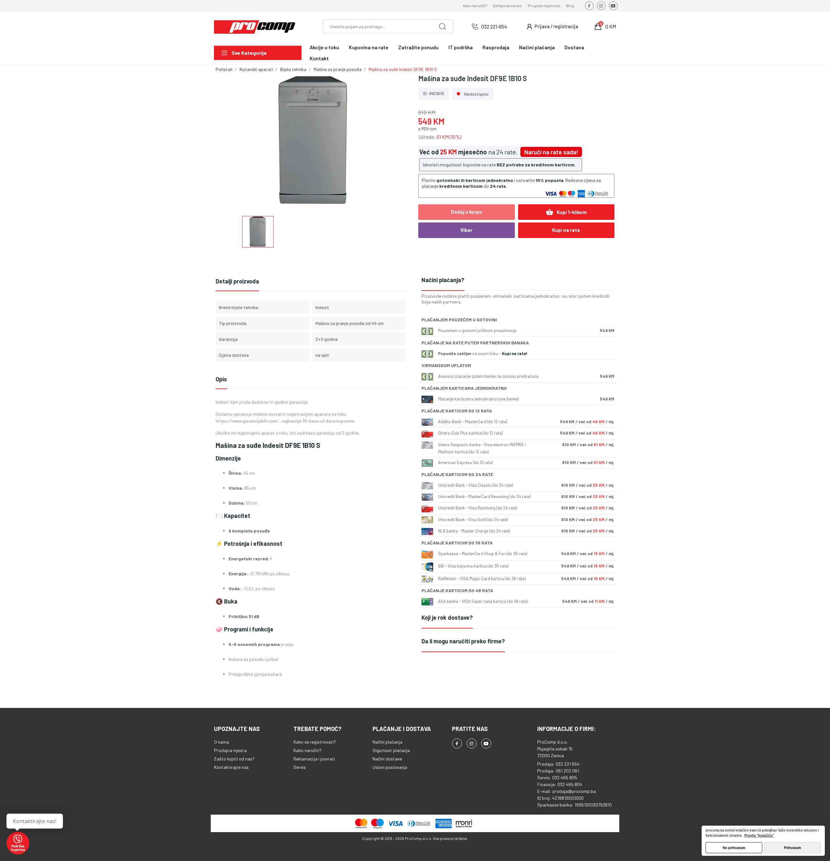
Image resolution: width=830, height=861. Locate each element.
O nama (221, 742)
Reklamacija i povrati (314, 758)
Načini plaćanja (387, 742)
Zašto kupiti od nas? (234, 758)
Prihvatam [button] (792, 848)
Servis (299, 767)
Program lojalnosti (544, 5)
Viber (466, 230)
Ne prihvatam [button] (734, 848)
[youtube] (613, 5)
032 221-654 (494, 26)
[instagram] (601, 5)
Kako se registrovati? (314, 742)
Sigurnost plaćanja (391, 750)
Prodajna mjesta (230, 750)
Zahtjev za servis (507, 5)
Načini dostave (387, 758)
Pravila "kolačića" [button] (759, 835)
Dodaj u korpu (466, 212)
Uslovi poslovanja (390, 767)
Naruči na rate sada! (551, 152)
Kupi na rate (566, 230)
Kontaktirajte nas (231, 767)
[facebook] (589, 5)
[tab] (517, 280)
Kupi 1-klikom (566, 212)
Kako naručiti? (475, 5)
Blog (570, 5)
